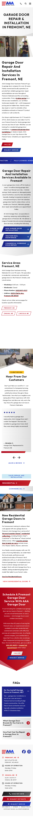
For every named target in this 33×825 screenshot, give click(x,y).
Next (19, 457)
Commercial (15, 489)
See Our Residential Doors (12, 577)
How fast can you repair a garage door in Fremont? (14, 734)
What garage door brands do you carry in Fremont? (13, 723)
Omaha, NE (8, 313)
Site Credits (6, 807)
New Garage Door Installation (13, 229)
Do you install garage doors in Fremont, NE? (14, 691)
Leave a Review (15, 463)
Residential (8, 483)
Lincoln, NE (24, 313)
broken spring (21, 98)
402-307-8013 (11, 645)
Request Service (11, 150)
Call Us (7, 144)
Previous (14, 457)
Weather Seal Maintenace (11, 236)
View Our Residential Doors (15, 581)
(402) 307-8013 (18, 794)
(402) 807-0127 (21, 290)
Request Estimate (17, 799)
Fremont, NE (9, 308)
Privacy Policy (26, 807)
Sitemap (15, 807)
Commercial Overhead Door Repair (15, 244)
